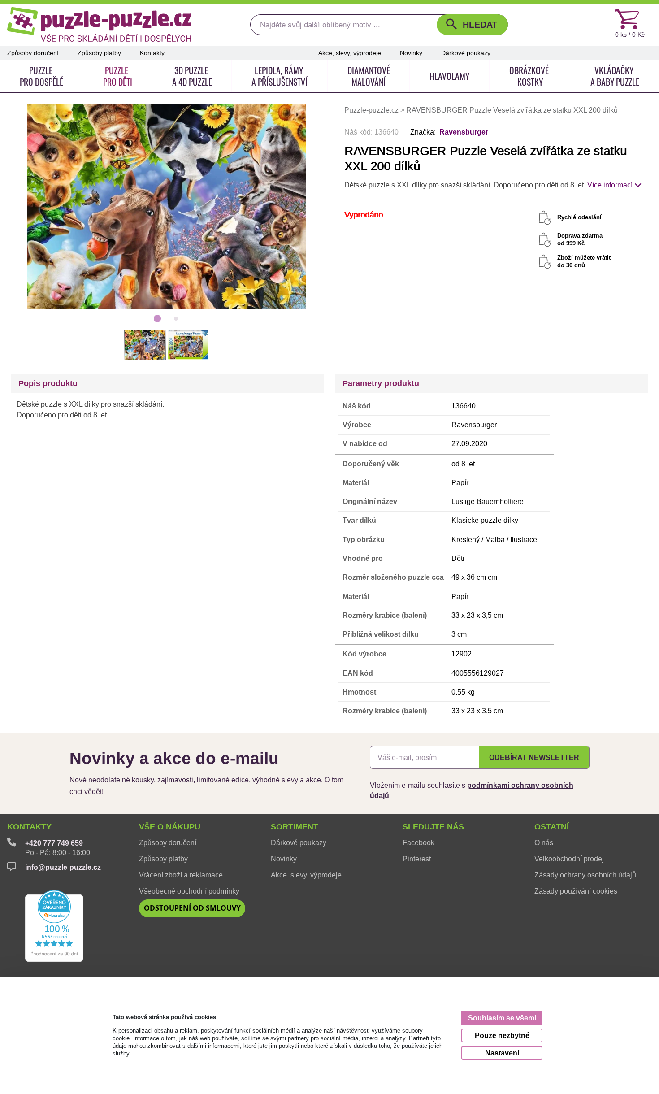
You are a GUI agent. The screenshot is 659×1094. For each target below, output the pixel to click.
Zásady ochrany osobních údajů (585, 875)
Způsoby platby (99, 52)
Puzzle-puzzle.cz (372, 110)
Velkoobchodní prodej (569, 859)
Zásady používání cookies (575, 891)
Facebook (418, 842)
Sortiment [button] (294, 826)
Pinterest (417, 859)
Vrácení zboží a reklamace (181, 875)
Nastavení (502, 1053)
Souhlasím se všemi (502, 1018)
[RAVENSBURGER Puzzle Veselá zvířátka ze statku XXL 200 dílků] (167, 206)
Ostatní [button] (551, 826)
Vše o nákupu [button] (169, 826)
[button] (472, 24)
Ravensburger (463, 132)
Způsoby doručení (33, 52)
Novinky (411, 52)
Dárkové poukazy (465, 52)
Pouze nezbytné (502, 1035)
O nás (543, 842)
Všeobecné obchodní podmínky (189, 891)
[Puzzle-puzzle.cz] (99, 24)
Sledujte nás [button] (433, 826)
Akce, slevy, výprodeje (349, 52)
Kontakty (152, 52)
